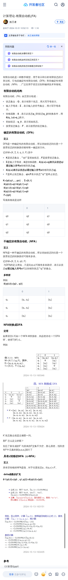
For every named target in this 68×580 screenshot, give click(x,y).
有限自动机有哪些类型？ (23, 53)
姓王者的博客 (34, 35)
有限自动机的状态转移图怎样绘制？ (27, 65)
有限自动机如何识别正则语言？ (25, 59)
